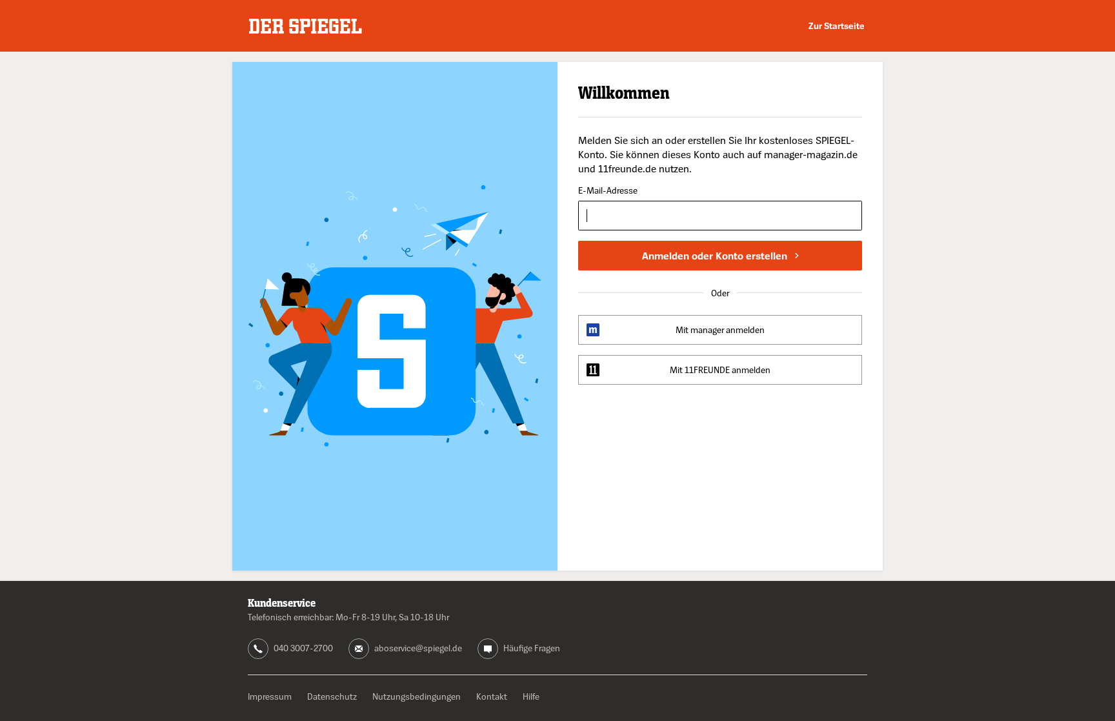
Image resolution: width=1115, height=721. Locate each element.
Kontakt (491, 696)
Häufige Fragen (531, 647)
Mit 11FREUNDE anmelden (720, 369)
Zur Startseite (837, 25)
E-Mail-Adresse (608, 191)
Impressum (270, 696)
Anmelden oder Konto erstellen (714, 255)
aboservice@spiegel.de (418, 647)
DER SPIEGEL (305, 26)
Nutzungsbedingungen (416, 696)
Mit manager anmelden (720, 329)
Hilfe (531, 696)
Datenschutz (332, 696)
